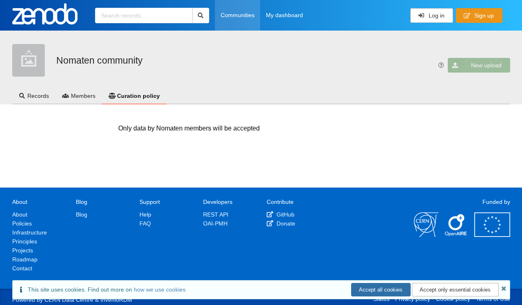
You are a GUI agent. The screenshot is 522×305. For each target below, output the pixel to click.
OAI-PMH (215, 223)
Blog (81, 214)
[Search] (200, 15)
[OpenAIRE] (456, 235)
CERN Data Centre (68, 299)
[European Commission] (492, 235)
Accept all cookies (381, 290)
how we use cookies (160, 289)
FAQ (145, 223)
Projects (22, 250)
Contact (22, 268)
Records (38, 96)
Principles (24, 241)
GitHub (284, 214)
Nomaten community (99, 60)
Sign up (483, 15)
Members (83, 96)
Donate (285, 223)
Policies (22, 223)
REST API (215, 214)
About (19, 214)
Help (145, 214)
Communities (237, 15)
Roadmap (25, 259)
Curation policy (138, 96)
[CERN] (426, 235)
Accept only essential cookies (455, 290)
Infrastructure (29, 232)
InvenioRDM (116, 299)
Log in (436, 15)
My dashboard (284, 15)
